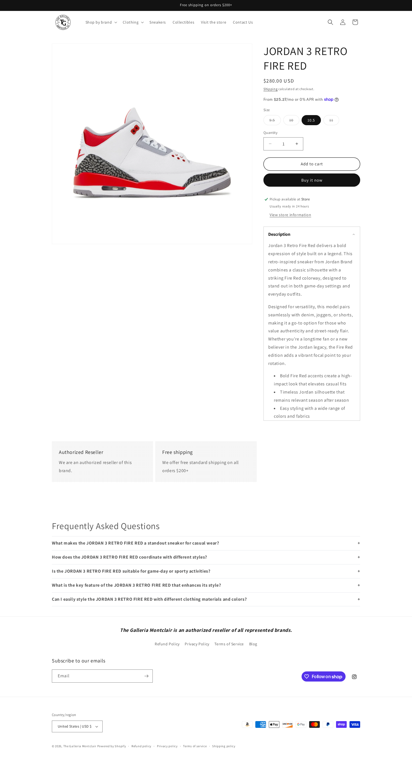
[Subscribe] (146, 676)
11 (334, 121)
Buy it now (312, 180)
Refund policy (141, 746)
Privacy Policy (197, 643)
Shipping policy (223, 746)
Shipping (270, 89)
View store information (290, 214)
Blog (253, 643)
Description (279, 234)
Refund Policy (167, 643)
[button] (101, 22)
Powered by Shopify (111, 746)
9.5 (275, 121)
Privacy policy (167, 746)
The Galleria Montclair (79, 746)
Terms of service (195, 746)
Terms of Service (229, 643)
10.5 (311, 120)
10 (294, 121)
